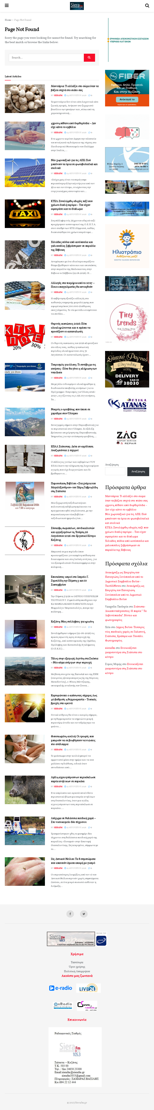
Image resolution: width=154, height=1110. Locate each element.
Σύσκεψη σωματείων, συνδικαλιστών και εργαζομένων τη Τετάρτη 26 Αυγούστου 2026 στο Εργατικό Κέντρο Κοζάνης (73, 534)
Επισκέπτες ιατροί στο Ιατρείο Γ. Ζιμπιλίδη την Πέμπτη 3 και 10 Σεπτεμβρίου (70, 581)
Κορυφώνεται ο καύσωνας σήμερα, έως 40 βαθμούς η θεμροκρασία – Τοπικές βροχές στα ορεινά (74, 699)
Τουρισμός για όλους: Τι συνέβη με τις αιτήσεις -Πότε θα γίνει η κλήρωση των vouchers (74, 369)
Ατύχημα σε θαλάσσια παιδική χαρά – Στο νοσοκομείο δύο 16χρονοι (73, 820)
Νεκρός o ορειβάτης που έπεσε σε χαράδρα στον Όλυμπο (70, 411)
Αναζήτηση (112, 465)
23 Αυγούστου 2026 (76, 95)
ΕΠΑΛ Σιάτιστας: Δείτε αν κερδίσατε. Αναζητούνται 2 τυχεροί (72, 449)
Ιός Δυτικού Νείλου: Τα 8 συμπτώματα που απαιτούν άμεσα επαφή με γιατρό (73, 861)
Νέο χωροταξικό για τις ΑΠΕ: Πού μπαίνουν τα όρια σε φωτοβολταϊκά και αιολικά (74, 164)
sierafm (58, 95)
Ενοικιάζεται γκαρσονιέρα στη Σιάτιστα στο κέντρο (123, 652)
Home (8, 20)
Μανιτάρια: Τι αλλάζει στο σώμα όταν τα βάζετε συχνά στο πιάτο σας (74, 88)
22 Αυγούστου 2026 (76, 496)
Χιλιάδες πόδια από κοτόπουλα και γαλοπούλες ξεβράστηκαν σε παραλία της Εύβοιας (73, 246)
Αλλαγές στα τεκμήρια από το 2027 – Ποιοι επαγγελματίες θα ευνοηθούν (72, 285)
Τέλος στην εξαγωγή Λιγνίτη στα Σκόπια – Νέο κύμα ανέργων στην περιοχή (74, 661)
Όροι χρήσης (77, 967)
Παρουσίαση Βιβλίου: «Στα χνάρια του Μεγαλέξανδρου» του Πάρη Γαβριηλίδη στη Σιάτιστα (74, 487)
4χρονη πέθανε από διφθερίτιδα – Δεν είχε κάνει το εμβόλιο (73, 125)
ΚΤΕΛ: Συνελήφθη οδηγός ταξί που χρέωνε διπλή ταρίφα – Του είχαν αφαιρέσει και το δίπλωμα (71, 205)
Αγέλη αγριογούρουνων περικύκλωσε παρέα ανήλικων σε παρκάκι (73, 779)
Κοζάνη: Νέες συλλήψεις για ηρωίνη (72, 622)
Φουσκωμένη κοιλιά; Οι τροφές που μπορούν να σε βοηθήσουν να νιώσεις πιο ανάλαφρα (73, 740)
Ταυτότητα (77, 962)
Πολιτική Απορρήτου (77, 971)
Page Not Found (22, 20)
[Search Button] (89, 58)
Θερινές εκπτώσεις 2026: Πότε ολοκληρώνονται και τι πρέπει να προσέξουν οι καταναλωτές (70, 328)
